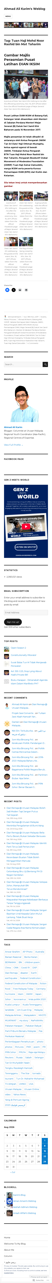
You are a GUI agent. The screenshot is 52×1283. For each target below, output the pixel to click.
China (8, 967)
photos (8, 1047)
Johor (8, 999)
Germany (41, 989)
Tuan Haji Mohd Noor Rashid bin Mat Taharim (26, 341)
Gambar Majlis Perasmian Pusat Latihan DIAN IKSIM (22, 59)
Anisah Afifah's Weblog (24, 1213)
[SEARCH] (45, 364)
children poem (32, 962)
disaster (24, 973)
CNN (16, 967)
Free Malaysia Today (23, 989)
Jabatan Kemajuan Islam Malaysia (23, 322)
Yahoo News (19, 1094)
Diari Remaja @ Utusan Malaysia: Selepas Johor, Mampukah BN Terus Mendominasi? (27, 885)
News (6, 319)
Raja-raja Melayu (37, 1052)
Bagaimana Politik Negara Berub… (29, 769)
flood (7, 989)
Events (43, 317)
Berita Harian (30, 957)
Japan (38, 994)
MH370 (42, 1015)
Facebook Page (14, 459)
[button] (11, 214)
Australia (39, 952)
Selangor (39, 1057)
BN (20, 962)
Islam (20, 994)
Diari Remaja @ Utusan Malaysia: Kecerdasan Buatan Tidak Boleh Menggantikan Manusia (23, 857)
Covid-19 (25, 967)
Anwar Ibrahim (12, 952)
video (7, 1094)
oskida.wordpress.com (26, 555)
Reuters (9, 1057)
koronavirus (20, 999)
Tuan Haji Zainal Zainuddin (14, 343)
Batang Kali (37, 319)
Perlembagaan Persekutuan (19, 1042)
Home (7, 1237)
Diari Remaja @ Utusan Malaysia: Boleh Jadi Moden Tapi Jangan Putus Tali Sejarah (26, 811)
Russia (19, 1057)
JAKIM (40, 322)
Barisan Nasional (13, 957)
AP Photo (27, 952)
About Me (9, 1250)
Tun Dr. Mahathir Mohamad (30, 1079)
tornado (36, 1073)
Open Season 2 (18, 648)
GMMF (6, 322)
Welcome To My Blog (15, 1244)
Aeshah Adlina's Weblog (25, 1207)
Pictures (12, 319)
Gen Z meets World (16, 480)
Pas (40, 1031)
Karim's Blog (19, 1195)
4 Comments (33, 343)
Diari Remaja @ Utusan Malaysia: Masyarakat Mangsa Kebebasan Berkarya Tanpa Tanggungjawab (27, 899)
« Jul (12, 1172)
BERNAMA (10, 962)
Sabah (28, 1057)
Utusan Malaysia (13, 1089)
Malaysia (38, 1010)
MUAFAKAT (11, 1020)
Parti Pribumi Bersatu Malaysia (20, 1031)
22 (45, 1156)
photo (40, 1042)
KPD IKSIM (27, 325)
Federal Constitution (30, 978)
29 (44, 1161)
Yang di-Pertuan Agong (17, 1100)
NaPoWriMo (37, 1020)
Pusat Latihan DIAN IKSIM (24, 335)
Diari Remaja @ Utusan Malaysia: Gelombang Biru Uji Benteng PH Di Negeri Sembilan (24, 871)
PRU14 (22, 1052)
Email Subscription (16, 591)
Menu (8, 16)
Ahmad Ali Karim (14, 317)
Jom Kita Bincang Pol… (23, 739)
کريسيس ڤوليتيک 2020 (15, 1105)
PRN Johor (10, 1052)
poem (37, 1047)
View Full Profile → (13, 445)
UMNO (22, 1084)
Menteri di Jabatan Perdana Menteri (31, 330)
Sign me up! (13, 622)
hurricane (10, 994)
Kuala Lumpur (12, 1004)
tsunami (9, 1079)
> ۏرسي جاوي (10, 1262)
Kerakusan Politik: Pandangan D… (29, 743)
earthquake (11, 978)
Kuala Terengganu (32, 1004)
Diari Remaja (11, 973)
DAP (34, 967)
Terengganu (11, 1073)
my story (23, 1020)
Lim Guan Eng (24, 1010)
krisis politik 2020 (37, 999)
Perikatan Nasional (14, 1036)
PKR (28, 1047)
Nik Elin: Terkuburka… (23, 731)
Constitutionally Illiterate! (23, 655)
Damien (16, 722)
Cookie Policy (9, 1273)
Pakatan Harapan (14, 1026)
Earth (34, 973)
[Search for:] (23, 364)
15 (45, 1151)
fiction (43, 983)
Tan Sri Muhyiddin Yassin (17, 1063)
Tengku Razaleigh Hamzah (19, 1068)
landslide (9, 1010)
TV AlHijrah (10, 1084)
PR (44, 1047)
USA (31, 1084)
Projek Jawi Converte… (23, 713)
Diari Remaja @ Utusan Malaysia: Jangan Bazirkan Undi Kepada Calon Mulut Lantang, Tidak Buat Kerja (27, 913)
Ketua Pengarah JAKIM (13, 325)
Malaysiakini (30, 1015)
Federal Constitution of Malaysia (21, 983)
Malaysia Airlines (13, 1015)
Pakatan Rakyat (33, 1026)
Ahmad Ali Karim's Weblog (24, 9)
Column (8, 1256)
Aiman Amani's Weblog (24, 1201)
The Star (25, 1073)
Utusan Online (31, 1089)
